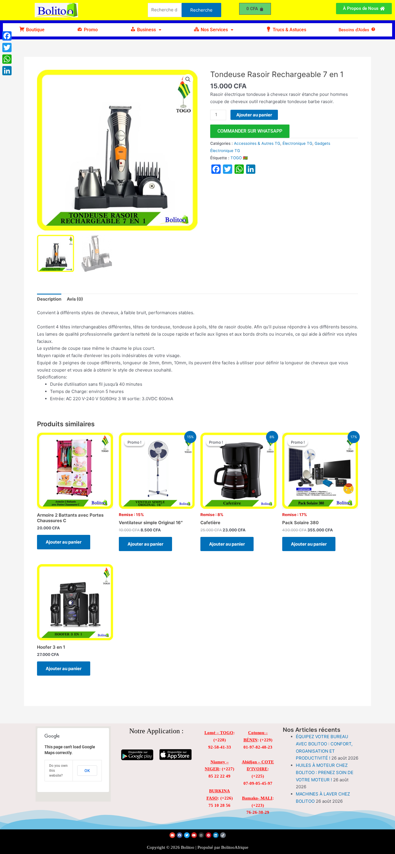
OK (87, 770)
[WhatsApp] (7, 59)
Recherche (201, 10)
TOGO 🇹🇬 (239, 158)
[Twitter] (7, 47)
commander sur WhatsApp (249, 131)
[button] (146, 29)
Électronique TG (297, 143)
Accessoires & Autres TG (257, 143)
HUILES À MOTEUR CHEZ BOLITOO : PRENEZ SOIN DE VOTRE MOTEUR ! (324, 772)
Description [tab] (49, 299)
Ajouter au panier (254, 115)
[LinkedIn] (7, 70)
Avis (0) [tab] (75, 299)
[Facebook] (7, 36)
